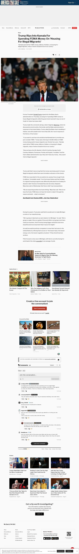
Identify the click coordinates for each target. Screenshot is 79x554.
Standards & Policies (31, 538)
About (16, 529)
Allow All (69, 551)
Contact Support (18, 538)
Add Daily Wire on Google (45, 109)
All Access (17, 27)
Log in (47, 313)
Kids (5, 538)
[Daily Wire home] (39, 28)
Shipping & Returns (31, 536)
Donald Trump (38, 114)
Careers (17, 536)
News (3, 27)
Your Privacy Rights (31, 529)
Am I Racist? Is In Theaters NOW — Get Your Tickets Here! (40, 198)
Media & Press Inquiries (32, 534)
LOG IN (69, 27)
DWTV (29, 27)
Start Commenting (39, 308)
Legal (28, 531)
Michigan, (57, 125)
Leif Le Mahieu (21, 49)
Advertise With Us (19, 531)
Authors (17, 534)
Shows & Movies (9, 27)
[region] (39, 551)
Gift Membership (18, 540)
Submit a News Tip (31, 540)
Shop (5, 536)
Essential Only (61, 551)
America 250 (23, 27)
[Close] (77, 551)
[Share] (59, 54)
